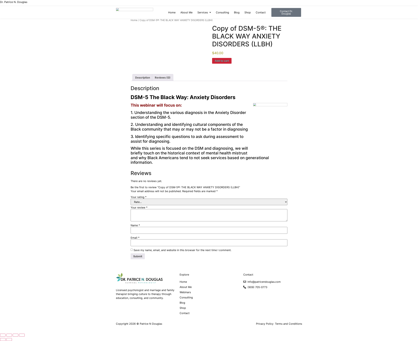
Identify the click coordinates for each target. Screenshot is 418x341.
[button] (204, 12)
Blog (237, 12)
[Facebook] (130, 306)
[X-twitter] (124, 306)
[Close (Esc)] (22, 335)
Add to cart (222, 60)
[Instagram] (118, 306)
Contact (261, 12)
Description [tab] (142, 77)
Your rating (138, 197)
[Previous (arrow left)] (3, 339)
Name (135, 225)
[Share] (15, 335)
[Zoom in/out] (3, 335)
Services (202, 12)
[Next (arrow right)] (9, 339)
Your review (139, 207)
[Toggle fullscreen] (9, 335)
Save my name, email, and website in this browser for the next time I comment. (182, 250)
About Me (186, 12)
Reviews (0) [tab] (162, 77)
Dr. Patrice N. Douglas (13, 2)
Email (135, 237)
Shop (247, 12)
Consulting (222, 12)
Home (172, 12)
